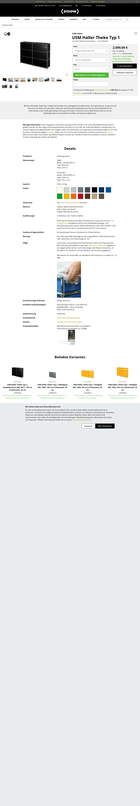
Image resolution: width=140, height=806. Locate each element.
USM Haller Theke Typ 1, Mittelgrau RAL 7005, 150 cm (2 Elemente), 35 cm (52, 387)
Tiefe (75, 65)
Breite (75, 56)
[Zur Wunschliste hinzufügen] (135, 33)
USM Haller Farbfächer (70, 203)
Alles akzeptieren (105, 426)
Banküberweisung (102, 90)
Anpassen (88, 426)
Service (109, 132)
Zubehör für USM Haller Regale (69, 322)
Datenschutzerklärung (81, 420)
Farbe (75, 46)
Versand (119, 53)
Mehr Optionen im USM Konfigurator (90, 75)
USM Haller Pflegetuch (97, 245)
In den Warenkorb (124, 66)
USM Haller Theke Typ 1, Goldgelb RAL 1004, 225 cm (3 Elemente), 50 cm (87, 387)
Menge (75, 80)
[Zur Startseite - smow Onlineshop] (70, 11)
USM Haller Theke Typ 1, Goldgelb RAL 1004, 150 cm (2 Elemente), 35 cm (122, 387)
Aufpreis (50, 132)
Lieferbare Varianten (124, 72)
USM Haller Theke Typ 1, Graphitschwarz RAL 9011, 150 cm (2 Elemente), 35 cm (17, 387)
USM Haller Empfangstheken (68, 318)
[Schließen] (137, 2)
